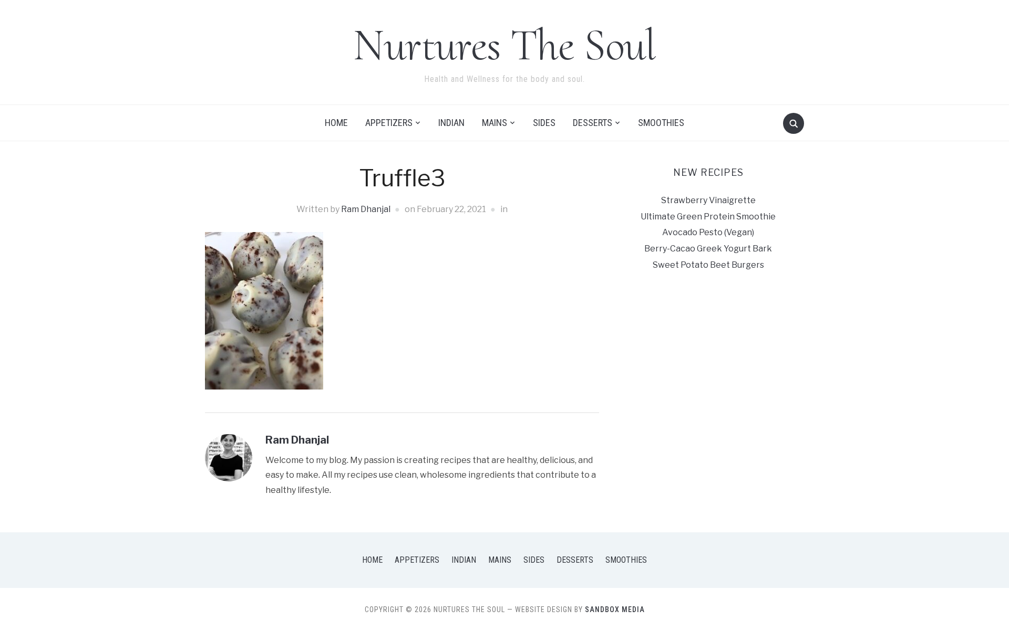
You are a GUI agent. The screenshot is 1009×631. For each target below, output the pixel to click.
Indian (451, 122)
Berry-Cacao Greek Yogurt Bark (708, 249)
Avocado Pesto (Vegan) (708, 232)
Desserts (592, 122)
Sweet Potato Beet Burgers (708, 265)
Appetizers (389, 122)
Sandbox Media (615, 609)
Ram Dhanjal (365, 209)
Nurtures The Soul (504, 45)
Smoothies (661, 122)
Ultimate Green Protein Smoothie (708, 217)
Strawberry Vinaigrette (708, 200)
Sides (544, 122)
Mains (494, 122)
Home (336, 122)
